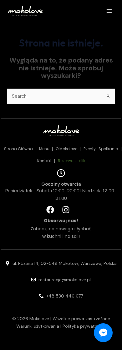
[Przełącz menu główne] (109, 11)
